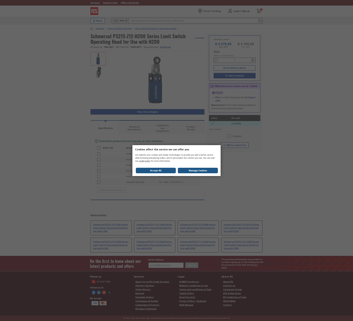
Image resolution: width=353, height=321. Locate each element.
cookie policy (144, 161)
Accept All (155, 170)
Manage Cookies (198, 170)
